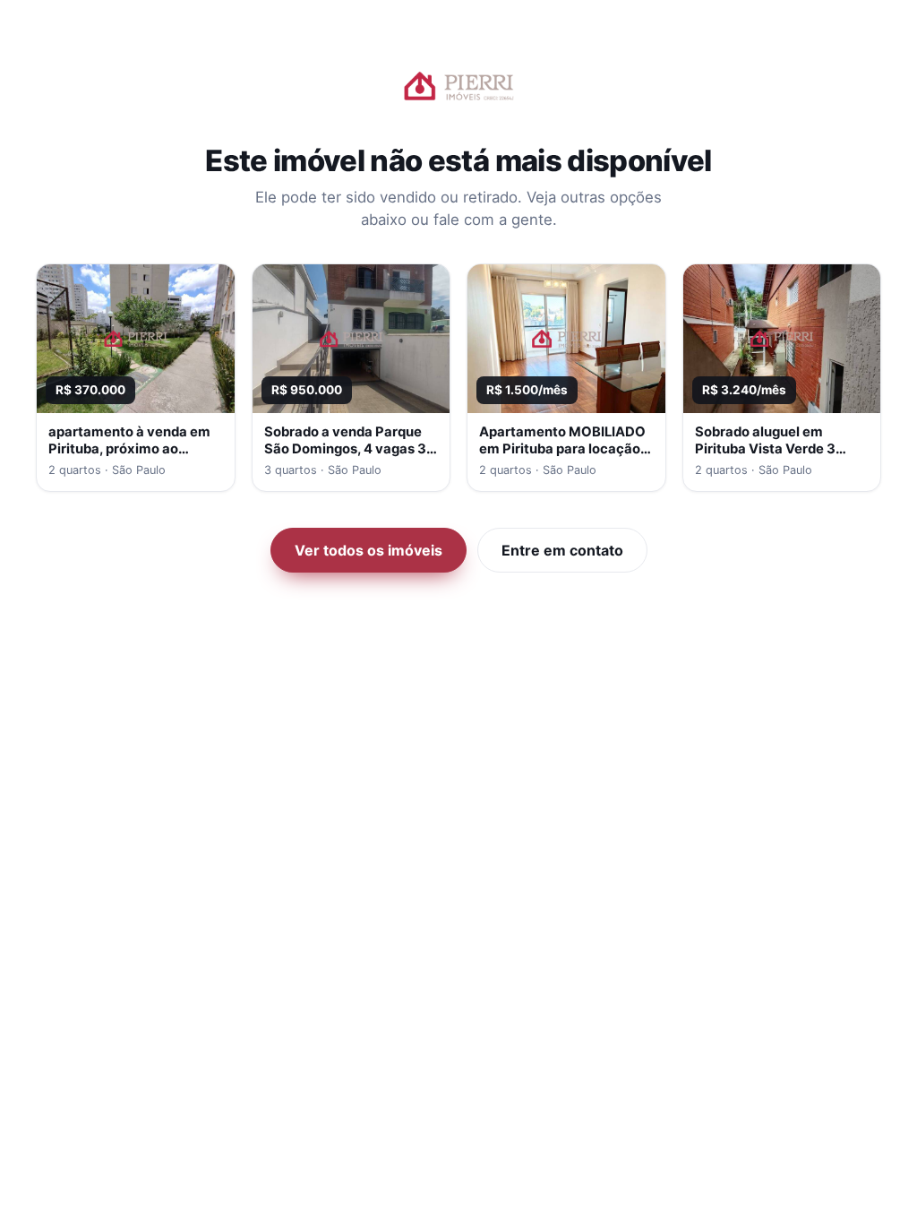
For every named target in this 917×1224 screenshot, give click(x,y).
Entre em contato (562, 550)
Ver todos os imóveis (368, 550)
